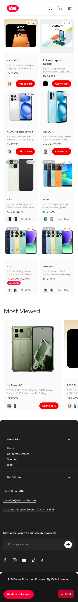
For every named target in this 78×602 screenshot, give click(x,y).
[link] (28, 509)
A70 (9, 266)
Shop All (12, 459)
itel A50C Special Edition (53, 62)
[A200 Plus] (21, 36)
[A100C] (57, 107)
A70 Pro (48, 266)
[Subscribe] (68, 544)
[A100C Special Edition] (21, 107)
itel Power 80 (14, 385)
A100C (47, 131)
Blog (9, 464)
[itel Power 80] (33, 349)
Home (11, 448)
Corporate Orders (18, 453)
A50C (10, 199)
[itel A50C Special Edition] (57, 36)
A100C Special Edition (20, 131)
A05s (46, 199)
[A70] (21, 242)
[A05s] (57, 175)
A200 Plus (13, 60)
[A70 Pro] (57, 242)
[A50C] (21, 175)
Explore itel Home (18, 594)
